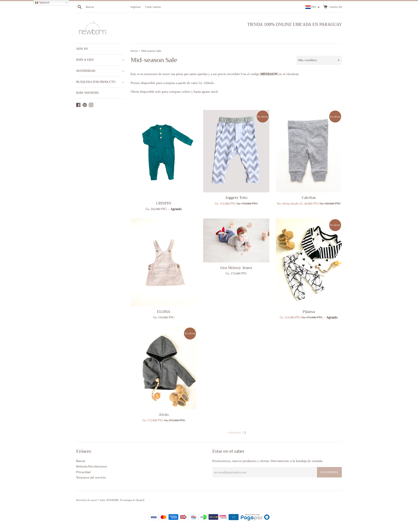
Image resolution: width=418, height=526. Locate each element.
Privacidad (83, 472)
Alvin (164, 414)
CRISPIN (163, 203)
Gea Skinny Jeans (236, 267)
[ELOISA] (164, 262)
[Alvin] (164, 368)
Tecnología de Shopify (132, 500)
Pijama (309, 311)
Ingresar (136, 6)
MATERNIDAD (100, 71)
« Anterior (234, 432)
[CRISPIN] (164, 154)
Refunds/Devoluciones (91, 466)
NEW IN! (82, 49)
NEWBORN (112, 500)
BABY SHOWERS (87, 93)
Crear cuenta (153, 6)
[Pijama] (309, 262)
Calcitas (309, 197)
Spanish (43, 2)
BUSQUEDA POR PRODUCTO (100, 82)
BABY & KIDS (100, 60)
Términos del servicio (91, 477)
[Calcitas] (309, 151)
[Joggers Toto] (236, 151)
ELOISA (163, 311)
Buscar (80, 461)
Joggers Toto (236, 197)
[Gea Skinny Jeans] (236, 240)
